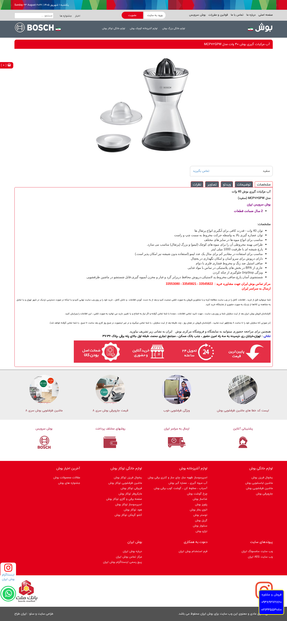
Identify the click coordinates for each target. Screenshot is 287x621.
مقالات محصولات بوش (66, 477)
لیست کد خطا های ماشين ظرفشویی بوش (243, 410)
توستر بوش (200, 514)
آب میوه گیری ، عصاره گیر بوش (187, 482)
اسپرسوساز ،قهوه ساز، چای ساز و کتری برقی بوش (177, 477)
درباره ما (250, 14)
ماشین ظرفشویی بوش (259, 488)
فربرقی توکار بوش (131, 488)
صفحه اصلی (265, 14)
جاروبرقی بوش (264, 493)
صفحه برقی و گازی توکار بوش (124, 498)
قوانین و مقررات (218, 14)
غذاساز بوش (200, 498)
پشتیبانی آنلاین (243, 428)
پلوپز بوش (201, 504)
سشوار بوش (200, 525)
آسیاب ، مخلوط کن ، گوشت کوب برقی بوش (180, 488)
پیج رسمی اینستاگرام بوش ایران (122, 562)
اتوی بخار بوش (198, 509)
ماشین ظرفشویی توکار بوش (125, 482)
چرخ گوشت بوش (197, 493)
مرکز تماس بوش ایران (129, 556)
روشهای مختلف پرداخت (110, 428)
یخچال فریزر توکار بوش (128, 477)
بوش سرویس (197, 14)
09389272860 (271, 602)
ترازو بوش (201, 531)
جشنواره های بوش (69, 482)
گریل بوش (201, 520)
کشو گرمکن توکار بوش (128, 514)
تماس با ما (236, 14)
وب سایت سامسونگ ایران (257, 551)
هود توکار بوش (133, 509)
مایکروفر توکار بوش (130, 493)
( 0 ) (4, 65)
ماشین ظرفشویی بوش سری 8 (44, 410)
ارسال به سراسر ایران (176, 428)
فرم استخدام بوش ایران (193, 551)
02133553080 (271, 610)
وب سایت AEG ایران (260, 556)
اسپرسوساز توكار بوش (128, 504)
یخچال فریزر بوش (262, 477)
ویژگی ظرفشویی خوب (176, 410)
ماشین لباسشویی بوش (259, 482)
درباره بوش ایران (132, 551)
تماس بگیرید (201, 171)
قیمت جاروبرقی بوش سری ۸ (110, 410)
